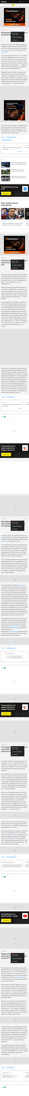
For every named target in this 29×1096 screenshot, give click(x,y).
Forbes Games (8, 5)
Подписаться (6, 193)
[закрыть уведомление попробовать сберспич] (23, 34)
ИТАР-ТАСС (4, 541)
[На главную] (4, 1)
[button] (27, 2)
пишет (7, 282)
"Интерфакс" (4, 52)
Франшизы (24, 5)
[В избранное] (27, 30)
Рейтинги (18, 5)
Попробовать (15, 40)
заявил (13, 856)
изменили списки (14, 655)
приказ (23, 648)
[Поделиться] (25, 30)
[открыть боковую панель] (24, 2)
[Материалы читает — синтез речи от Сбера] (23, 30)
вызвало (14, 657)
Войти (20, 1)
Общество (4, 221)
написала (22, 614)
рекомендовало (13, 661)
